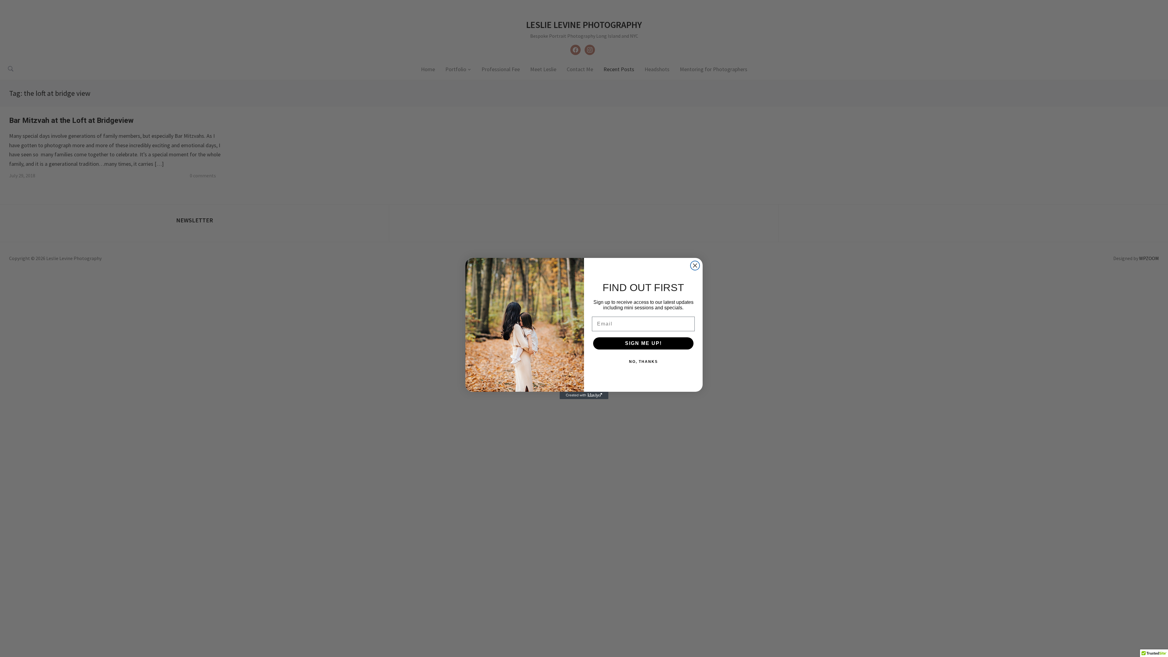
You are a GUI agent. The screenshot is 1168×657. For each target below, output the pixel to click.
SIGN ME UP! (643, 343)
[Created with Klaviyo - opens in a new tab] (584, 395)
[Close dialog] (695, 265)
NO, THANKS (643, 362)
